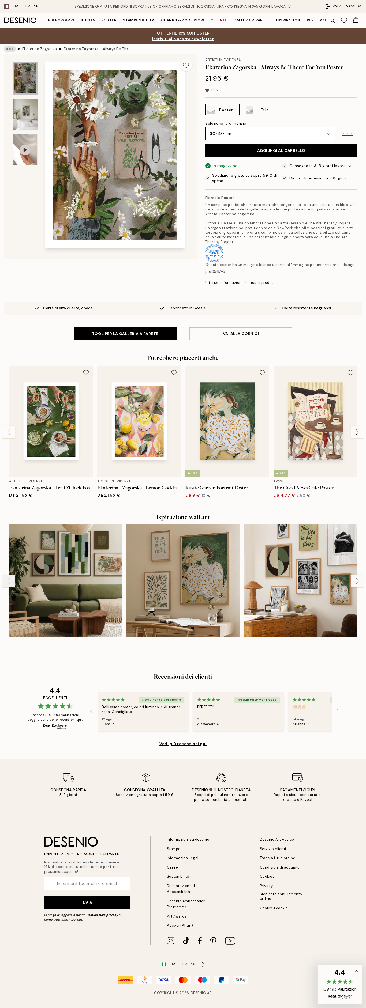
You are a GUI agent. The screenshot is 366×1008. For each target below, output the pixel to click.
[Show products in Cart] (356, 20)
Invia (86, 902)
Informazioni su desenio (188, 839)
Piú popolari (61, 20)
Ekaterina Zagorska (39, 49)
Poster (108, 20)
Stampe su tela (139, 20)
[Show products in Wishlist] (344, 20)
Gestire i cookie (274, 908)
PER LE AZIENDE (321, 20)
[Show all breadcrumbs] (10, 49)
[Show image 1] (25, 78)
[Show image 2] (25, 114)
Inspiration (288, 20)
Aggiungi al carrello (281, 150)
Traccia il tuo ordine (278, 858)
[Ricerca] (332, 20)
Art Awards (176, 916)
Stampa (174, 849)
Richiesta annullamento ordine (281, 896)
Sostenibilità (178, 876)
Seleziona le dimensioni (227, 123)
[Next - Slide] (357, 432)
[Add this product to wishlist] (186, 65)
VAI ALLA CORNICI (241, 333)
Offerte (219, 20)
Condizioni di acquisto (280, 867)
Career (173, 867)
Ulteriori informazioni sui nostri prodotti (240, 282)
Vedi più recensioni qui (183, 743)
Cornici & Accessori (182, 20)
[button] (347, 133)
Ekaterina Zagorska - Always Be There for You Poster (96, 49)
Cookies (267, 876)
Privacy (266, 886)
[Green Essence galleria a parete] (65, 580)
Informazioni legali (183, 858)
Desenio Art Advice (277, 839)
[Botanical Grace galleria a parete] (183, 580)
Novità (87, 20)
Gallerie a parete (251, 20)
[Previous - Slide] (8, 432)
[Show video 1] (25, 149)
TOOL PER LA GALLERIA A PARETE (125, 333)
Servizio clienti (273, 849)
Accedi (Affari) (180, 925)
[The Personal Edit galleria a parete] (300, 580)
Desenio (198, 993)
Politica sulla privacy (103, 915)
